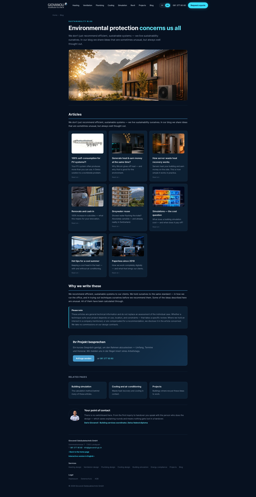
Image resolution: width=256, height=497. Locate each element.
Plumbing (100, 5)
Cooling (111, 5)
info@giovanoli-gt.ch (93, 448)
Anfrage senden (83, 358)
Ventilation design (91, 467)
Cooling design (124, 467)
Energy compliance (159, 467)
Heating (76, 5)
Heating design (75, 467)
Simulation (122, 5)
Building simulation (140, 467)
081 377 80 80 (179, 5)
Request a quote (198, 5)
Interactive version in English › (82, 456)
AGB (97, 479)
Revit (133, 5)
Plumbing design (108, 467)
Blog (152, 5)
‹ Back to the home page (79, 452)
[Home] (57, 5)
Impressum (73, 479)
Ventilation (87, 5)
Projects (142, 5)
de (162, 5)
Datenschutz (86, 479)
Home (55, 15)
